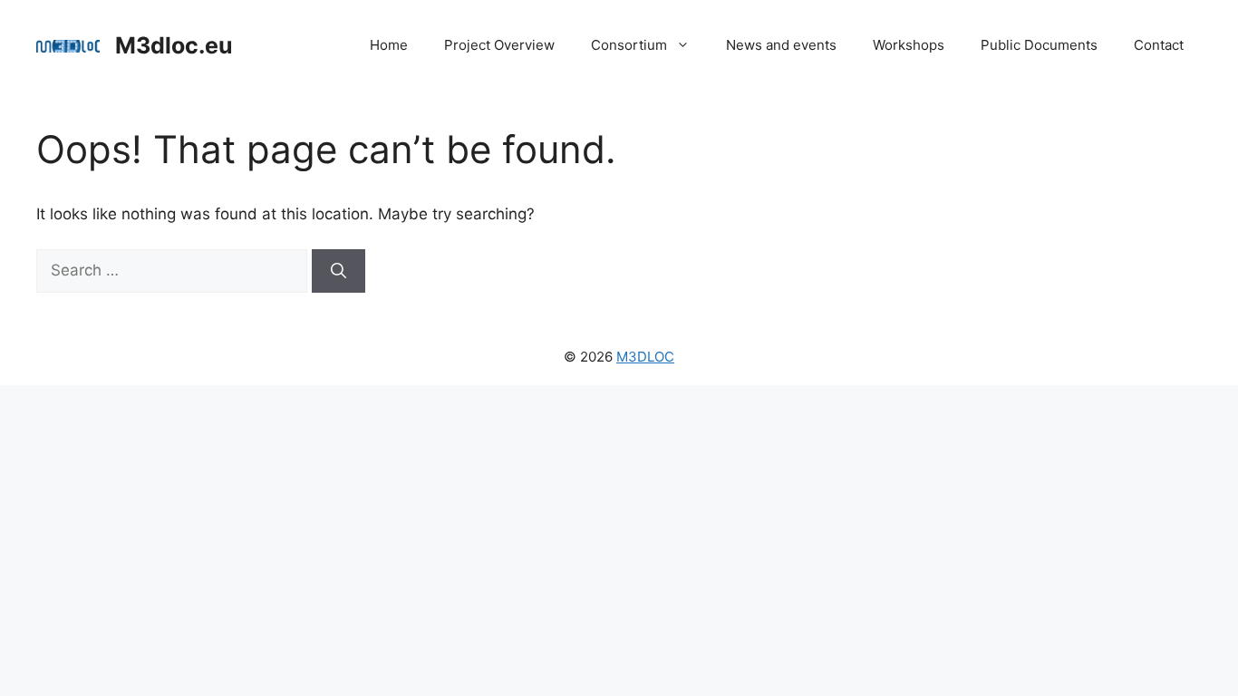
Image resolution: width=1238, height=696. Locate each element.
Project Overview (499, 44)
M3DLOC (645, 356)
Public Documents (1039, 44)
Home (389, 44)
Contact (1159, 44)
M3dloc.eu (174, 45)
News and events (781, 44)
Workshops (908, 44)
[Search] (338, 271)
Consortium (629, 44)
